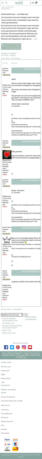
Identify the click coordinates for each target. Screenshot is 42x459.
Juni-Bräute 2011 (8, 323)
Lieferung (5, 410)
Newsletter (5, 433)
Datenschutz (6, 378)
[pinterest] (18, 347)
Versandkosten (6, 414)
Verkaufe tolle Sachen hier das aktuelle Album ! (12, 327)
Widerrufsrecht (7, 421)
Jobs (3, 382)
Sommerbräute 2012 (10, 321)
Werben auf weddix (8, 390)
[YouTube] (30, 347)
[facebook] (6, 347)
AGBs (3, 374)
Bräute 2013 (6, 330)
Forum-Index (5, 58)
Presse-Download (8, 397)
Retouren (4, 417)
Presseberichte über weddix (12, 401)
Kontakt (4, 429)
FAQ (2, 425)
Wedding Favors (25, 257)
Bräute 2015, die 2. (9, 333)
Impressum (5, 371)
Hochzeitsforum (5, 8)
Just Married (15, 58)
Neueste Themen (8, 53)
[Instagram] (24, 347)
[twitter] (12, 347)
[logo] (21, 4)
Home (3, 7)
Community (9, 7)
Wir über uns (6, 367)
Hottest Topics (8, 55)
